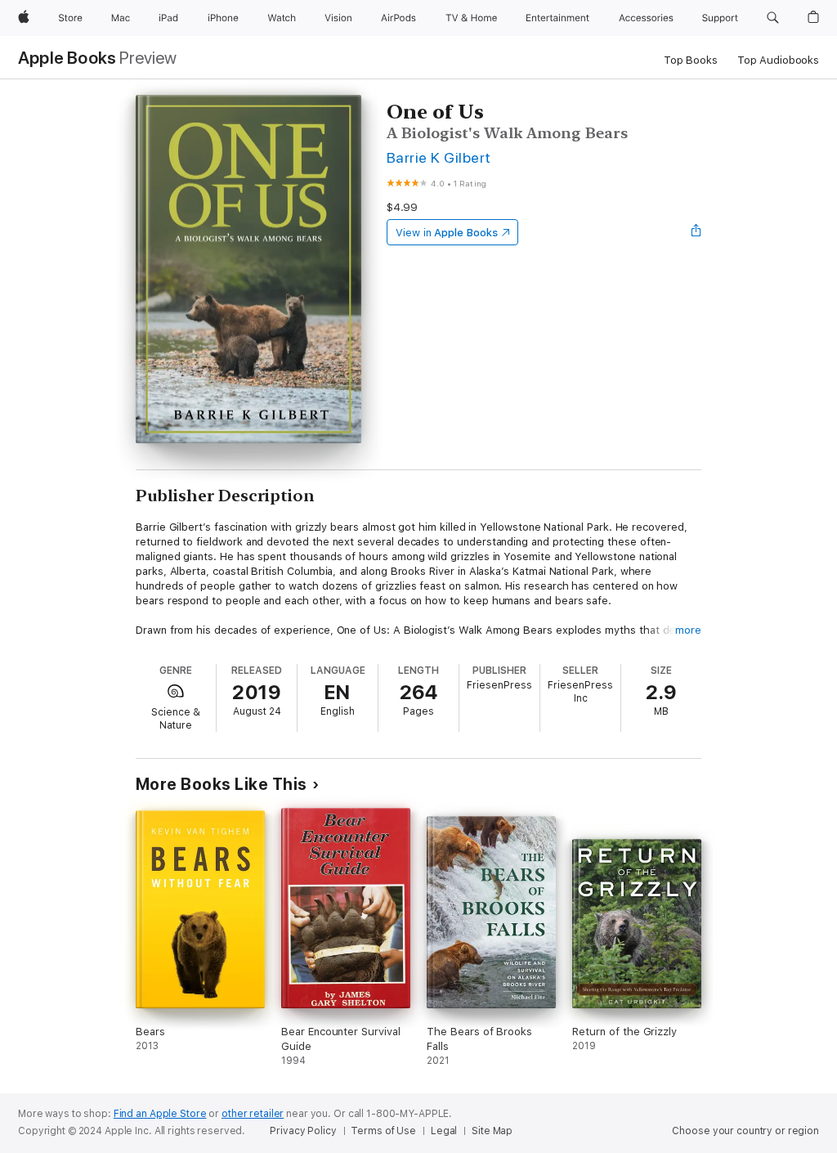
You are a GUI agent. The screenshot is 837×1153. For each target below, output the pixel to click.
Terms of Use (383, 1131)
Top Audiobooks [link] (778, 60)
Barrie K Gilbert (439, 157)
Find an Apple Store (160, 1113)
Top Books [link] (691, 60)
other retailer (253, 1113)
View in (447, 233)
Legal (444, 1131)
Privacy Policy (303, 1131)
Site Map (492, 1131)
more (688, 630)
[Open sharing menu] (696, 232)
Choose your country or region (745, 1131)
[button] (773, 18)
